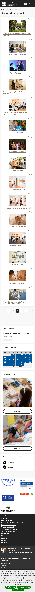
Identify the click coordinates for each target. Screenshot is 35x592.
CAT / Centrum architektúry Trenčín (13, 522)
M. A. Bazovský (6, 520)
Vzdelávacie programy (9, 529)
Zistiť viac (17, 411)
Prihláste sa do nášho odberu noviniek (16, 333)
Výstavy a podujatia (8, 527)
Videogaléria (5, 536)
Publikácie (4, 538)
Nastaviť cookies (18, 590)
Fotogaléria (5, 534)
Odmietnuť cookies (24, 587)
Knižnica (4, 542)
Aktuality (4, 516)
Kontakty (4, 540)
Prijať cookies (10, 587)
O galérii (4, 518)
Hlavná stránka (5, 9)
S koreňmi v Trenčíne (8, 525)
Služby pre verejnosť (8, 531)
